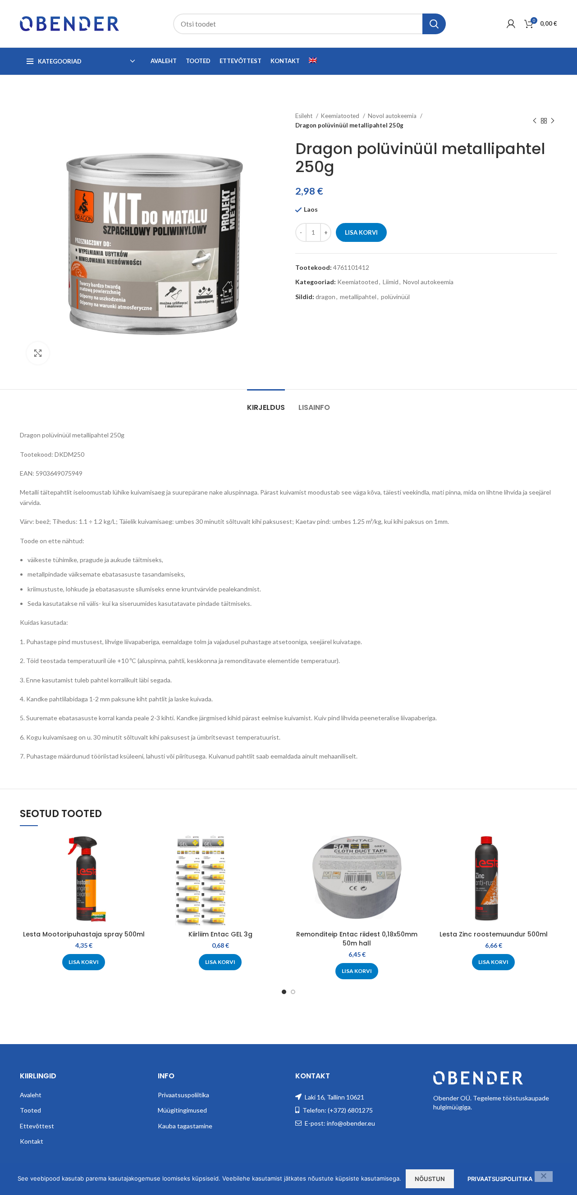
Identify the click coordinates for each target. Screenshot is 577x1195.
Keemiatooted (341, 115)
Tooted (30, 1110)
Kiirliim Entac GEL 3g (220, 934)
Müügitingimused (182, 1110)
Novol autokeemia (393, 115)
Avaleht (30, 1095)
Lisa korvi (361, 232)
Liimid (390, 282)
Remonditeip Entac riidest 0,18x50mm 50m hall (356, 939)
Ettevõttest (37, 1126)
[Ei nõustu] (544, 1176)
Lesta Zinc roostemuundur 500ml (494, 934)
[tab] (266, 403)
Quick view (140, 850)
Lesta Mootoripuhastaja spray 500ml (84, 934)
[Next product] (552, 120)
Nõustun (430, 1178)
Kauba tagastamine (185, 1126)
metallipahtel (358, 296)
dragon (325, 296)
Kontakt (31, 1141)
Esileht (304, 115)
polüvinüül (395, 296)
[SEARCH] (434, 24)
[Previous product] (534, 120)
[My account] (511, 24)
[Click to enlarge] (38, 353)
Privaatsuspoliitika (183, 1095)
